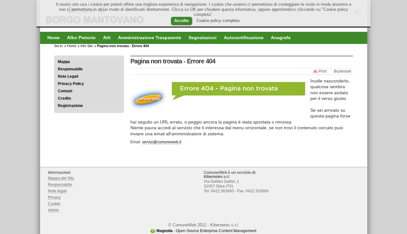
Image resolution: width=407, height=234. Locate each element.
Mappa (64, 62)
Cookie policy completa (218, 20)
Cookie (54, 204)
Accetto (181, 20)
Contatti (65, 91)
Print (323, 71)
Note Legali (68, 76)
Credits (64, 98)
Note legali (57, 191)
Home (71, 46)
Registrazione (70, 106)
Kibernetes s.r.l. (217, 177)
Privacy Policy (71, 84)
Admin (53, 210)
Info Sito (86, 46)
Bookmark (342, 71)
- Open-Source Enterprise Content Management (206, 231)
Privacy (54, 197)
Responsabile (70, 69)
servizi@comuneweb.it (161, 142)
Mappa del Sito (61, 178)
